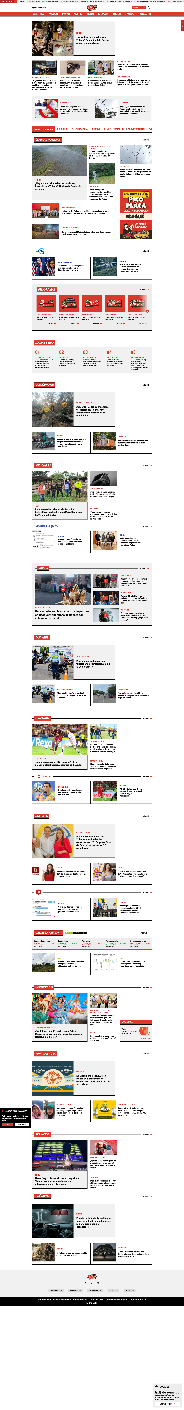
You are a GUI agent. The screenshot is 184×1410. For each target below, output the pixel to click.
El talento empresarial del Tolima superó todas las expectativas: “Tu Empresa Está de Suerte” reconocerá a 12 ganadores (93, 842)
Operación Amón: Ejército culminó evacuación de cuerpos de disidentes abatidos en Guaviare (130, 268)
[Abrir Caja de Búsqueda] (149, 7)
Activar (7, 1124)
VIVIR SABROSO (145, 14)
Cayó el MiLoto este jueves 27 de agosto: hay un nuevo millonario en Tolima (100, 82)
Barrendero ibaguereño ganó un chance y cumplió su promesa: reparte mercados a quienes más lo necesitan (71, 1111)
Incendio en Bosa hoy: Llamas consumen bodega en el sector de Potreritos (67, 362)
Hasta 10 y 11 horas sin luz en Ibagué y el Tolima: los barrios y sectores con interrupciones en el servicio (57, 1181)
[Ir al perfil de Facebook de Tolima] (85, 1283)
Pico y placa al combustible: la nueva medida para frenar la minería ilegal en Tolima (133, 695)
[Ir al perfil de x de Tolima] (91, 1283)
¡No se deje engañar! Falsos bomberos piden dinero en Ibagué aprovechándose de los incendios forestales (74, 110)
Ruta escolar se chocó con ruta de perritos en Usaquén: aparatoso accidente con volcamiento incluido (44, 363)
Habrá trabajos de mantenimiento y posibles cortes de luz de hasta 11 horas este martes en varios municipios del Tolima (101, 194)
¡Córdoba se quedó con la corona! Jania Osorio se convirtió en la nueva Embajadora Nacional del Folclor (58, 1034)
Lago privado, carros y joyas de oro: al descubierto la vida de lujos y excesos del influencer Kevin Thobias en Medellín (139, 364)
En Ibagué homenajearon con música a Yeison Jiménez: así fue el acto (103, 1038)
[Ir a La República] (38, 892)
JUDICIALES (53, 14)
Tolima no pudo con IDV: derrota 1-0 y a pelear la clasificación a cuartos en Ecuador (58, 763)
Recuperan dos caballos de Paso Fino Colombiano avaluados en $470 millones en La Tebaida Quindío (58, 512)
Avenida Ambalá (81, 129)
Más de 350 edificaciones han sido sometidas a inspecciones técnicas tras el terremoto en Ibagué (103, 1184)
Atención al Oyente (97, 1299)
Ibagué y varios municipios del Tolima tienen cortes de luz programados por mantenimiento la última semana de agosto (135, 172)
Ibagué (97, 129)
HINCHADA (78, 14)
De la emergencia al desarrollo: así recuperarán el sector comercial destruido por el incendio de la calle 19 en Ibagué (71, 442)
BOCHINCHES (103, 14)
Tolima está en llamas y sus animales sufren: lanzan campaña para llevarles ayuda (133, 66)
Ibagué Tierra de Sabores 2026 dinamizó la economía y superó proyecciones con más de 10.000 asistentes (132, 1111)
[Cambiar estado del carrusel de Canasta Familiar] (15, 1)
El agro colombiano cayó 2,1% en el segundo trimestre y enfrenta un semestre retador (132, 963)
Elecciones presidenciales (142, 129)
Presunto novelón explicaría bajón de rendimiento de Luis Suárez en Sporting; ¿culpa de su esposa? (134, 616)
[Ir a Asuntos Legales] (47, 526)
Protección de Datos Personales (117, 1299)
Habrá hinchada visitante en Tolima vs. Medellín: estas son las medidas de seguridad (103, 766)
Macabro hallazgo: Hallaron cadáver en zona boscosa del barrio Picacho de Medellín (92, 362)
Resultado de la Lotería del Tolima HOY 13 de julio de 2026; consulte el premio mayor (71, 873)
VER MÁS (50, 323)
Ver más (146, 140)
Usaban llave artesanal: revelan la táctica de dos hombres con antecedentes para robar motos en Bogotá (134, 582)
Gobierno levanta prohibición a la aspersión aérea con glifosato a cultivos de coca (71, 963)
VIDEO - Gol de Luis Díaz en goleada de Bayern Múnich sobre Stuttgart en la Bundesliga (131, 792)
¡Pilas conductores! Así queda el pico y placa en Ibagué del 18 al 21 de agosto (71, 695)
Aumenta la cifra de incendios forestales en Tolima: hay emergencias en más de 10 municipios (92, 411)
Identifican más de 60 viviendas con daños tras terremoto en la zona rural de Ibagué (133, 442)
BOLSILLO (90, 14)
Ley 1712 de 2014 (91, 1303)
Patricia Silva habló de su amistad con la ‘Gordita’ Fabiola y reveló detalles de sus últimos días (134, 599)
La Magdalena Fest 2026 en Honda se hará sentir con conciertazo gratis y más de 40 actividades (93, 1080)
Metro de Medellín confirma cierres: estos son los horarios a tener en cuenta (115, 362)
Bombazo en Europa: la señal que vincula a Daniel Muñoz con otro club (70, 792)
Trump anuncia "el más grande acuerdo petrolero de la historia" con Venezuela (71, 267)
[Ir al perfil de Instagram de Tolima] (98, 1283)
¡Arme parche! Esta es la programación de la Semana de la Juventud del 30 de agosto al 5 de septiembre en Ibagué (133, 82)
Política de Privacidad (80, 1299)
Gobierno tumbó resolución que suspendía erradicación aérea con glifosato (70, 541)
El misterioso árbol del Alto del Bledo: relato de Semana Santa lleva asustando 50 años (133, 1254)
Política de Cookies (167, 1399)
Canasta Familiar (7, 1)
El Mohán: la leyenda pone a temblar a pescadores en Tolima (71, 1254)
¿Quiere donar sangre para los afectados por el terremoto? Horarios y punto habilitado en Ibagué (103, 1164)
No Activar (22, 1125)
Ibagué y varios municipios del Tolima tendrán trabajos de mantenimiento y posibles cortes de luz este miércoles (133, 110)
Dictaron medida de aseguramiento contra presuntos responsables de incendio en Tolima (131, 541)
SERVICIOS (117, 14)
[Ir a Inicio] (92, 8)
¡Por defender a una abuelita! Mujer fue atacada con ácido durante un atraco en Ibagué (102, 494)
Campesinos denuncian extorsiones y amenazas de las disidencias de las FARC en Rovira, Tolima (103, 515)
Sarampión (63, 129)
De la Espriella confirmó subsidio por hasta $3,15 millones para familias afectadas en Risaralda (130, 909)
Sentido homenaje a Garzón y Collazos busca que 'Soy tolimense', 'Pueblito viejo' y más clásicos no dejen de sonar (102, 1020)
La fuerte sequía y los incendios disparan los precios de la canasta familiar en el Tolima (102, 154)
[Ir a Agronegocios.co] (76, 933)
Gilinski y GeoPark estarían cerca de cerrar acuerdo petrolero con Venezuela (70, 909)
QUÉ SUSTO (129, 14)
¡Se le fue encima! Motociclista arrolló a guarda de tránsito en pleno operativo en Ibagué (86, 233)
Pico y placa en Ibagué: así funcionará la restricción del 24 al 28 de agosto (93, 664)
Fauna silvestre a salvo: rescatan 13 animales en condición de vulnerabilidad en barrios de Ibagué (71, 84)
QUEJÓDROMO (38, 14)
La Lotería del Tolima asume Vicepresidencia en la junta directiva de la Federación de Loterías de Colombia (85, 212)
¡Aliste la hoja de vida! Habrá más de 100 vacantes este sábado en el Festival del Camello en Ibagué (132, 873)
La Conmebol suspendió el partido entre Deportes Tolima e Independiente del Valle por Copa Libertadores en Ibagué (103, 748)
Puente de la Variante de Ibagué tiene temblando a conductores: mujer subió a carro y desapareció (93, 1222)
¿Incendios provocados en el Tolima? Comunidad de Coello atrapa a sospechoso (92, 40)
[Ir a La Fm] (40, 251)
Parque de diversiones (115, 129)
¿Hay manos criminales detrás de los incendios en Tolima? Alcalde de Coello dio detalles (58, 186)
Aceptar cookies (166, 1404)
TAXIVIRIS (66, 14)
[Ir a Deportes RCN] (43, 776)
